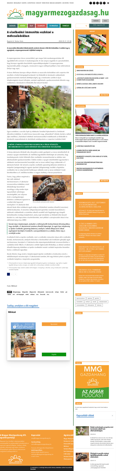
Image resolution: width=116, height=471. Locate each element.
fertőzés (62, 292)
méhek (27, 294)
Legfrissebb (79, 67)
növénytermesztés (103, 302)
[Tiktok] (104, 3)
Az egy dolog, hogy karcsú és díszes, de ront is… (90, 74)
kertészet (88, 302)
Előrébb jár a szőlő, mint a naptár (86, 88)
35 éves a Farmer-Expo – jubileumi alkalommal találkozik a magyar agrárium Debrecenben (91, 227)
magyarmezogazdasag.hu (67, 13)
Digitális (54, 354)
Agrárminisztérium (81, 298)
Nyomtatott (54, 324)
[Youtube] (101, 3)
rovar (37, 294)
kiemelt (94, 302)
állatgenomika (33, 292)
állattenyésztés (41, 292)
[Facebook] (90, 3)
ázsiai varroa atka (49, 292)
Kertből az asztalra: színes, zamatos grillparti (90, 84)
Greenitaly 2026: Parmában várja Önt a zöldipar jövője (90, 271)
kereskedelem (80, 302)
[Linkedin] (97, 3)
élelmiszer (99, 305)
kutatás (9, 294)
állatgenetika (25, 292)
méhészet (32, 294)
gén (66, 292)
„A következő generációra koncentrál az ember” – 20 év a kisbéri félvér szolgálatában (92, 79)
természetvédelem (80, 305)
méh (14, 294)
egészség (90, 298)
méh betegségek (20, 294)
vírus (48, 294)
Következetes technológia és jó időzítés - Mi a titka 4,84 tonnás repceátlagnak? (91, 249)
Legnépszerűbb (80, 106)
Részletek (33, 469)
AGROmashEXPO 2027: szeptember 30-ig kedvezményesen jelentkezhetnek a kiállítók (92, 204)
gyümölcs (97, 298)
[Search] (86, 26)
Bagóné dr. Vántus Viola (15, 41)
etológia (57, 292)
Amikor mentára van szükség (85, 70)
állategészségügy (16, 292)
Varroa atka (42, 294)
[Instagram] (94, 3)
